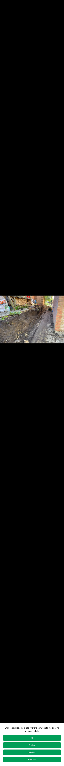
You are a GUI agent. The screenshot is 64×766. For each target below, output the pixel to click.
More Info (32, 759)
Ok (32, 737)
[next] (58, 378)
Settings (32, 752)
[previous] (5, 378)
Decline (32, 745)
